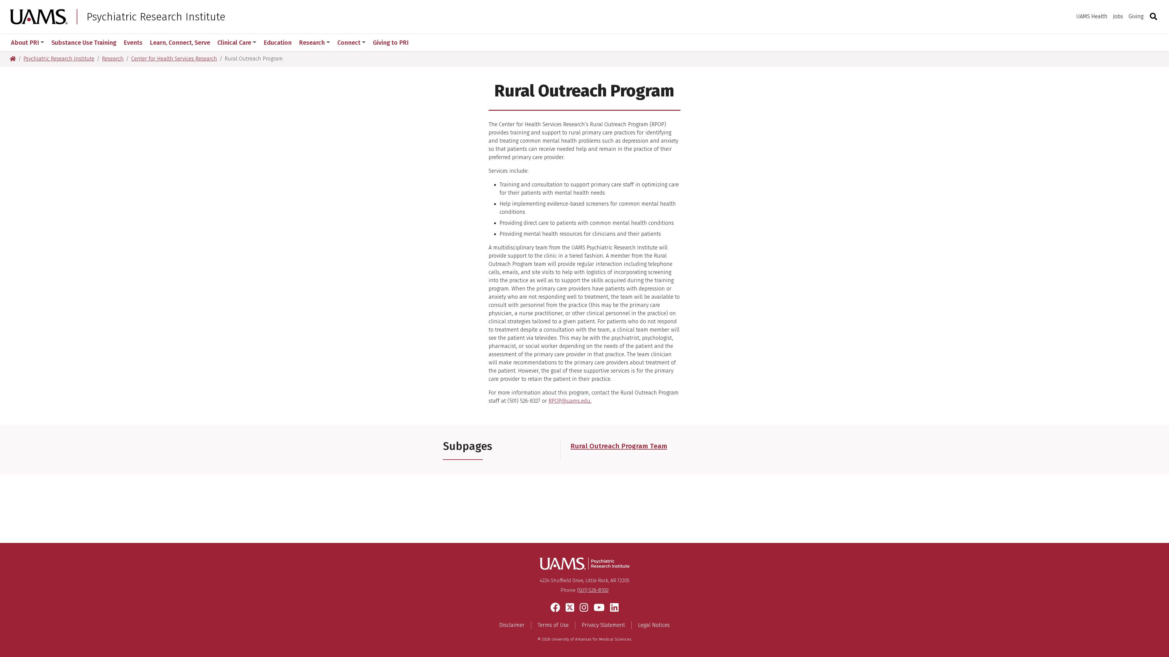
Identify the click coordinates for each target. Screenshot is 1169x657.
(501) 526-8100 (593, 590)
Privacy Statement (603, 625)
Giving (1136, 16)
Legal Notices (654, 625)
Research (312, 42)
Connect (348, 42)
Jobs (1118, 16)
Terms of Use (553, 625)
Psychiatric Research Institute (155, 16)
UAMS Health (1092, 16)
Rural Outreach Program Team (618, 446)
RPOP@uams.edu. (570, 401)
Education (278, 42)
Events (133, 42)
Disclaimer (512, 625)
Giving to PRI (391, 42)
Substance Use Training (83, 42)
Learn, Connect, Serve (180, 42)
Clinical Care (234, 42)
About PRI (25, 42)
